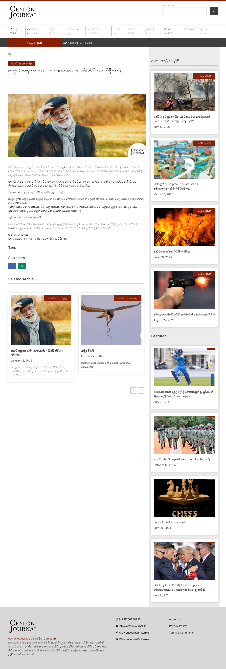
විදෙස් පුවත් (131, 31)
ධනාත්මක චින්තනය (93, 31)
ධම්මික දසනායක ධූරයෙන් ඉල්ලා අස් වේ (86, 42)
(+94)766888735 (130, 619)
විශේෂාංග (189, 29)
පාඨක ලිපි (116, 31)
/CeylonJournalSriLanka (134, 632)
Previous (133, 390)
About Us (175, 619)
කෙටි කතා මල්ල (72, 31)
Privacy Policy (178, 626)
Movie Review (168, 31)
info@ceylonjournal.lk (132, 626)
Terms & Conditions (181, 632)
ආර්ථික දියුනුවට (32, 31)
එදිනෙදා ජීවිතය (203, 31)
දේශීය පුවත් (52, 31)
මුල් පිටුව (14, 31)
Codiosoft (50, 638)
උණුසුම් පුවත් (149, 31)
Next (141, 390)
